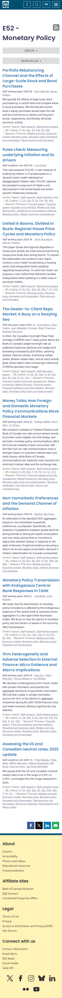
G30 (18, 721)
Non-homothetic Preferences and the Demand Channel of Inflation (30, 503)
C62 (34, 634)
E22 (41, 717)
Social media (10, 963)
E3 (23, 130)
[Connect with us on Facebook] (21, 980)
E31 (41, 200)
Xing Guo (39, 675)
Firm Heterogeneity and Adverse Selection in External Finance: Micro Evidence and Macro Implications (29, 662)
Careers (7, 851)
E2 (23, 560)
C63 (40, 634)
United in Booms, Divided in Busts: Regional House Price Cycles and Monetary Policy (28, 229)
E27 (28, 560)
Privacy (6, 921)
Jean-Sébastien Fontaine (24, 328)
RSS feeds (8, 958)
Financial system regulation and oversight (29, 205)
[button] (30, 825)
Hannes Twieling (11, 242)
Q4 (46, 560)
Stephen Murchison (44, 514)
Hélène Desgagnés (39, 763)
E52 (48, 130)
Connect (10, 893)
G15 (54, 472)
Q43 (51, 560)
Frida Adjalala (42, 759)
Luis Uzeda (40, 165)
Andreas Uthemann (12, 331)
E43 (54, 374)
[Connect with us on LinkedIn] (52, 980)
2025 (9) (29, 50)
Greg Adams (43, 324)
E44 (38, 130)
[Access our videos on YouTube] (36, 991)
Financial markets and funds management (24, 381)
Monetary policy (19, 136)
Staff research (28, 126)
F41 (11, 793)
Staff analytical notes (47, 197)
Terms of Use (10, 916)
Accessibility (10, 856)
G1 (22, 377)
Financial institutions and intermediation (23, 388)
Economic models (11, 567)
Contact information (15, 949)
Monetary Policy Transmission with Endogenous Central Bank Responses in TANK (31, 585)
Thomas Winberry (22, 678)
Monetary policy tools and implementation (31, 391)
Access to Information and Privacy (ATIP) (27, 926)
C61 (29, 634)
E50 (43, 790)
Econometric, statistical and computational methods (29, 210)
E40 (28, 790)
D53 (41, 374)
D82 (29, 717)
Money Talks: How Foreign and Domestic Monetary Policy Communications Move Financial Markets (30, 408)
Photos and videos (14, 861)
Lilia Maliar (39, 596)
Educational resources (16, 866)
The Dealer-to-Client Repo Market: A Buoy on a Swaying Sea (29, 314)
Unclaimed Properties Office (20, 898)
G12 (27, 377)
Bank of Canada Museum (17, 889)
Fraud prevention (13, 870)
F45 (56, 289)
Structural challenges (26, 803)
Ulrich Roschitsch (43, 239)
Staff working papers (47, 126)
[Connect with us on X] (10, 980)
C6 (23, 634)
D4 (31, 374)
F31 (41, 472)
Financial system (36, 204)
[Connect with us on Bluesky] (42, 980)
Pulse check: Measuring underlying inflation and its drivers (28, 155)
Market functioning (27, 478)
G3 (12, 721)
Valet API (7, 968)
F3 (35, 472)
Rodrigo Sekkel (42, 421)
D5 (36, 374)
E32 (28, 130)
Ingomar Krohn (17, 766)
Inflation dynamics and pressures (37, 214)
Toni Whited (39, 678)
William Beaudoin (18, 763)
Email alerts (9, 954)
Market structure (23, 384)
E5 (42, 130)
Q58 (4, 564)
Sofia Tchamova (47, 328)
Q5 (56, 560)
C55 (29, 200)
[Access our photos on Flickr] (26, 991)
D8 (23, 717)
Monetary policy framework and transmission (28, 294)
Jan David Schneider (37, 766)
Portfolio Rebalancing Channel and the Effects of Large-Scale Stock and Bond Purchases (29, 78)
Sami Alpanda (41, 91)
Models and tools (36, 133)
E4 (33, 130)
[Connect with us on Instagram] (31, 980)
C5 (23, 200)
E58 (54, 790)
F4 (50, 289)
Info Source (9, 931)
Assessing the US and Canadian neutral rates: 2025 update (30, 749)
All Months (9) (29, 61)
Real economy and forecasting (38, 140)
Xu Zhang (14, 425)
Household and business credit (18, 727)
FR (46, 4)
